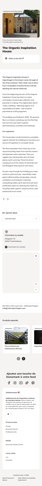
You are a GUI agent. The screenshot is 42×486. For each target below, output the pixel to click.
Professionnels (11, 432)
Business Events (12, 429)
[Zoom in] (36, 284)
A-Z (7, 457)
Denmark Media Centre (14, 445)
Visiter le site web (15, 58)
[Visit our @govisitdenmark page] (27, 383)
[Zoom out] (36, 289)
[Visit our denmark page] (9, 383)
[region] (21, 272)
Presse (8, 426)
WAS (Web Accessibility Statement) (26, 479)
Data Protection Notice (8, 479)
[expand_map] (36, 256)
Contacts (9, 460)
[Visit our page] (15, 383)
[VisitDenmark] (13, 393)
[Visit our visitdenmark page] (21, 383)
